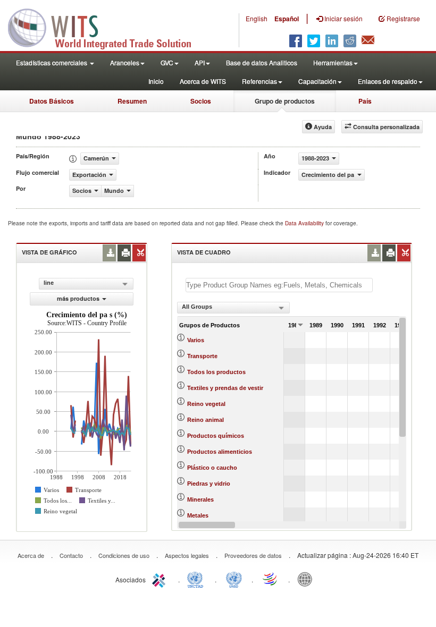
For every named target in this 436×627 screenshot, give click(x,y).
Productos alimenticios (219, 451)
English (256, 18)
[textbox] (279, 285)
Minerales (200, 499)
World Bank (307, 578)
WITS (106, 26)
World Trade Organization (270, 578)
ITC (160, 578)
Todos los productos (216, 372)
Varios (195, 340)
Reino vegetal (206, 404)
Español (286, 18)
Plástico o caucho (212, 467)
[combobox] (233, 308)
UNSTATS (234, 578)
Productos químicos (215, 436)
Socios (200, 101)
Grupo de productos (285, 101)
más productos (78, 298)
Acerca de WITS (203, 81)
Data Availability (305, 223)
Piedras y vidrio (208, 483)
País (365, 101)
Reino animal (205, 420)
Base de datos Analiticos (261, 62)
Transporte (202, 356)
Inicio (156, 81)
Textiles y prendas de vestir (225, 388)
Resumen (132, 101)
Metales (197, 515)
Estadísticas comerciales (52, 62)
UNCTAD (197, 578)
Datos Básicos (51, 101)
